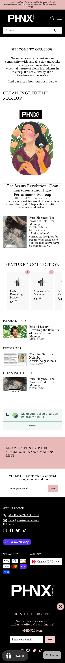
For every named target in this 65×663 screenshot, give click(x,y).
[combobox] (32, 30)
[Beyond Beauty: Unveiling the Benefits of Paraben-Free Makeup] (15, 331)
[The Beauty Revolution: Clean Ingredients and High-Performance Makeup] (32, 144)
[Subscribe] (50, 639)
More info (32, 425)
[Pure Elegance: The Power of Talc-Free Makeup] (15, 384)
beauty (14, 391)
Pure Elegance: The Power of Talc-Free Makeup (42, 382)
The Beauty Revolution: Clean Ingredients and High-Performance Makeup (32, 190)
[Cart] (51, 18)
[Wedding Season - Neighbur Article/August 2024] (15, 359)
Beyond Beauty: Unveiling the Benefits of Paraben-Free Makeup (44, 332)
